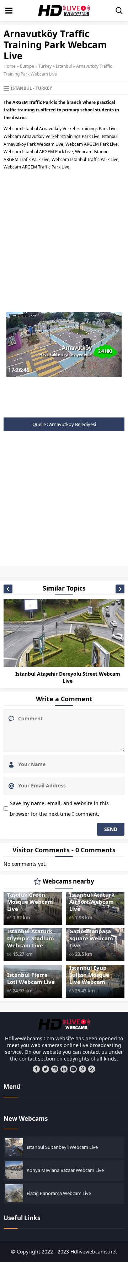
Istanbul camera (34, 570)
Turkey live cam (74, 574)
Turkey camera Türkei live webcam (52, 574)
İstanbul (64, 66)
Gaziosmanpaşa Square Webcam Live (91, 938)
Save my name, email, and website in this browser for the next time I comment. (59, 808)
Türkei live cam (31, 574)
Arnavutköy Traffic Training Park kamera (90, 567)
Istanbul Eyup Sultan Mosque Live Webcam (89, 974)
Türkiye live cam (102, 574)
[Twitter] (45, 1069)
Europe (27, 66)
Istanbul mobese (57, 572)
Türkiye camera (88, 574)
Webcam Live (6, 576)
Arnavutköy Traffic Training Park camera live (53, 567)
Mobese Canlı (94, 572)
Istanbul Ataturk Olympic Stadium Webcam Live (30, 938)
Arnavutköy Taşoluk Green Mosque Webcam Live (30, 898)
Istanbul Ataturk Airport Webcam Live (91, 901)
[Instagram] (54, 1069)
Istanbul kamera (65, 570)
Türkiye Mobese (116, 574)
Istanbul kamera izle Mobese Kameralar (89, 570)
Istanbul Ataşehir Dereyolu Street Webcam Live (67, 677)
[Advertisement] (64, 238)
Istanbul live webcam (41, 572)
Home (10, 66)
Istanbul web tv (81, 572)
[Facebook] (36, 1069)
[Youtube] (73, 1069)
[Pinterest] (82, 1069)
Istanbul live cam (25, 572)
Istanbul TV (69, 572)
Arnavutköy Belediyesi (72, 424)
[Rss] (91, 1069)
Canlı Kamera (21, 570)
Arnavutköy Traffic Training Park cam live (17, 567)
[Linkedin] (64, 1069)
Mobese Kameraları (108, 572)
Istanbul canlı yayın (50, 570)
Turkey (45, 66)
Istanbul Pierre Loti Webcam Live (31, 978)
